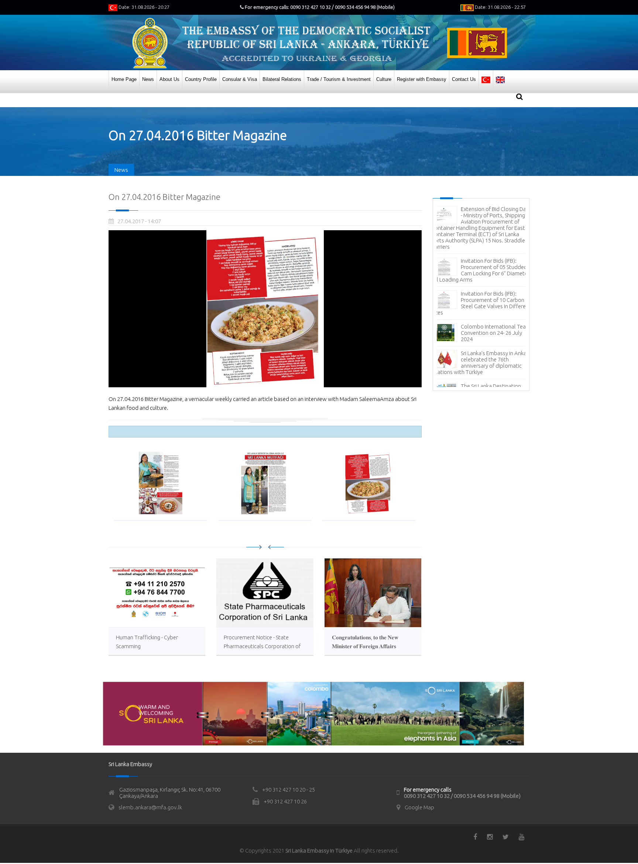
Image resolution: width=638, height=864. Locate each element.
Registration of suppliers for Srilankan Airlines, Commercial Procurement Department (479, 218)
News (148, 79)
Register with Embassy (421, 79)
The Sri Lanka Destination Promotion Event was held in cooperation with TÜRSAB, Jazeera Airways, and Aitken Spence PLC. (480, 363)
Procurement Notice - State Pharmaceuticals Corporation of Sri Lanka (262, 646)
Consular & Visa (239, 79)
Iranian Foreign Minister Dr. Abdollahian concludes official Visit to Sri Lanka (492, 307)
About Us (169, 79)
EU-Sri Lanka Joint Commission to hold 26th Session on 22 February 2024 (494, 333)
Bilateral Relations (282, 79)
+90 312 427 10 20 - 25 (288, 789)
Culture (383, 79)
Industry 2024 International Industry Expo (493, 245)
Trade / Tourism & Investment (339, 79)
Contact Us (464, 79)
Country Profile (201, 79)
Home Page (124, 79)
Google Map (419, 807)
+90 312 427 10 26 (285, 801)
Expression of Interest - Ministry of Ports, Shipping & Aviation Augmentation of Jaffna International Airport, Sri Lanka (479, 277)
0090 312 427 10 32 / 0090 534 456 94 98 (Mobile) (462, 796)
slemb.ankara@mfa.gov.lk (150, 807)
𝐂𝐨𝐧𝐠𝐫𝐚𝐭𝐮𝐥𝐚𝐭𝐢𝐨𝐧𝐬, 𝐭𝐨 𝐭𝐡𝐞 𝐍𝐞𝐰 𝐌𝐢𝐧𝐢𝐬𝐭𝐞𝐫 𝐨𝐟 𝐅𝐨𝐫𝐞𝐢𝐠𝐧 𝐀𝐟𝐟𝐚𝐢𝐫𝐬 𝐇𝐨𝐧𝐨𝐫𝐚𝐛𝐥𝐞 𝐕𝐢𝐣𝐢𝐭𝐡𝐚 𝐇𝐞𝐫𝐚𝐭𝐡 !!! (365, 646)
